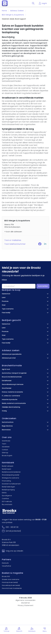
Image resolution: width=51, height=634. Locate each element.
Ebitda (4, 493)
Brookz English (7, 456)
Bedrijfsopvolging (8, 490)
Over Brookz (6, 441)
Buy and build (7, 504)
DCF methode (7, 501)
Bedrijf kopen (6, 469)
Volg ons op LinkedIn (14, 551)
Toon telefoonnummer (15, 244)
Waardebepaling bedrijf (10, 475)
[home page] (5, 3)
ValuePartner (6, 566)
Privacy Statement (25, 605)
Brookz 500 (6, 576)
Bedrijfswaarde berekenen (11, 472)
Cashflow (5, 499)
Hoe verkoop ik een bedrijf (11, 585)
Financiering (6, 481)
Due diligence (7, 496)
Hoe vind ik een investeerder (12, 588)
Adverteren (6, 447)
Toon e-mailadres (12, 240)
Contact (5, 450)
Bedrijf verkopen (7, 466)
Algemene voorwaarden (25, 600)
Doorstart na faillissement (11, 484)
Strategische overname (10, 478)
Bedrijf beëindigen (8, 487)
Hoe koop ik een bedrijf (10, 582)
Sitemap (5, 453)
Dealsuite (5, 563)
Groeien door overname (10, 579)
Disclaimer (25, 603)
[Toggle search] (33, 3)
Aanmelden (43, 286)
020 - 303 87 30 (12, 527)
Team (4, 444)
